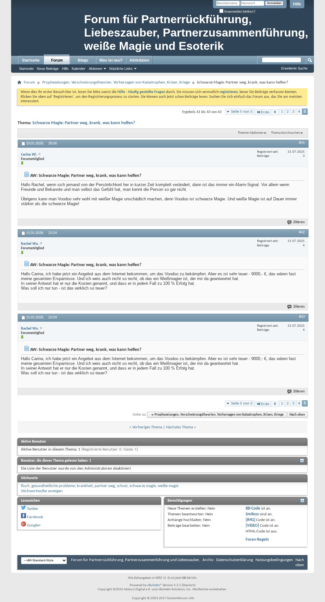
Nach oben (297, 415)
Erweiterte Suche (294, 68)
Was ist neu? (111, 60)
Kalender (78, 68)
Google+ (34, 525)
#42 (302, 232)
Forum (57, 60)
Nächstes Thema (179, 427)
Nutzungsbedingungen (274, 560)
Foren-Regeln (257, 540)
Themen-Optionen (250, 133)
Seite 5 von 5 (242, 112)
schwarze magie (142, 486)
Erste (265, 112)
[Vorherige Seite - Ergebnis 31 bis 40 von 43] (275, 112)
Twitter (32, 509)
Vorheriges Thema (147, 427)
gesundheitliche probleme (53, 486)
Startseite (31, 60)
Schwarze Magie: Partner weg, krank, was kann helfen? (83, 123)
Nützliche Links (121, 68)
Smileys (252, 514)
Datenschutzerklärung (234, 560)
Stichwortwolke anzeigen (42, 491)
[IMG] (250, 520)
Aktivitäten (139, 60)
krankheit (85, 486)
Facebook (35, 517)
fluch (25, 486)
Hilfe (297, 4)
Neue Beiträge (48, 68)
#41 (302, 143)
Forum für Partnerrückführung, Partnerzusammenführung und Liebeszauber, (135, 560)
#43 (302, 317)
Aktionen (95, 68)
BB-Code (253, 508)
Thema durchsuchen (285, 133)
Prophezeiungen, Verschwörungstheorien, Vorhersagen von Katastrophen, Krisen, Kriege (116, 82)
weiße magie (168, 486)
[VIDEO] (252, 526)
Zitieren (299, 222)
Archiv (208, 560)
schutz (122, 486)
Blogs (83, 60)
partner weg (105, 486)
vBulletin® (154, 585)
